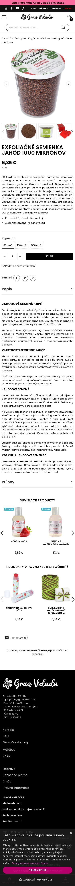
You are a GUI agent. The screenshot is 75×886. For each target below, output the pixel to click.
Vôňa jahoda (19, 541)
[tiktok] (22, 8)
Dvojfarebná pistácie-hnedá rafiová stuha (56, 611)
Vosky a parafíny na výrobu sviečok (24, 809)
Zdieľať (16, 278)
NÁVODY (44, 8)
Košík (6, 756)
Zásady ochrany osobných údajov (30, 863)
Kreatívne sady (12, 821)
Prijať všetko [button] (37, 870)
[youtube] (17, 8)
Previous (6, 84)
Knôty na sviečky (12, 815)
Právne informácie (16, 788)
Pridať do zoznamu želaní (20, 265)
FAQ (6, 736)
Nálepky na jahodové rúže (19, 609)
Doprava (9, 769)
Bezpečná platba (15, 775)
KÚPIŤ (49, 256)
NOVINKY (57, 8)
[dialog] (37, 857)
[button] (37, 879)
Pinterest (33, 278)
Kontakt (8, 730)
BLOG (33, 8)
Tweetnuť (25, 278)
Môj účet (9, 750)
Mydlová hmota (12, 803)
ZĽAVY (68, 8)
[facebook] (11, 8)
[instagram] (6, 8)
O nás (7, 781)
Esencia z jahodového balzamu (56, 542)
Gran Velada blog (15, 742)
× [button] (71, 833)
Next (68, 84)
